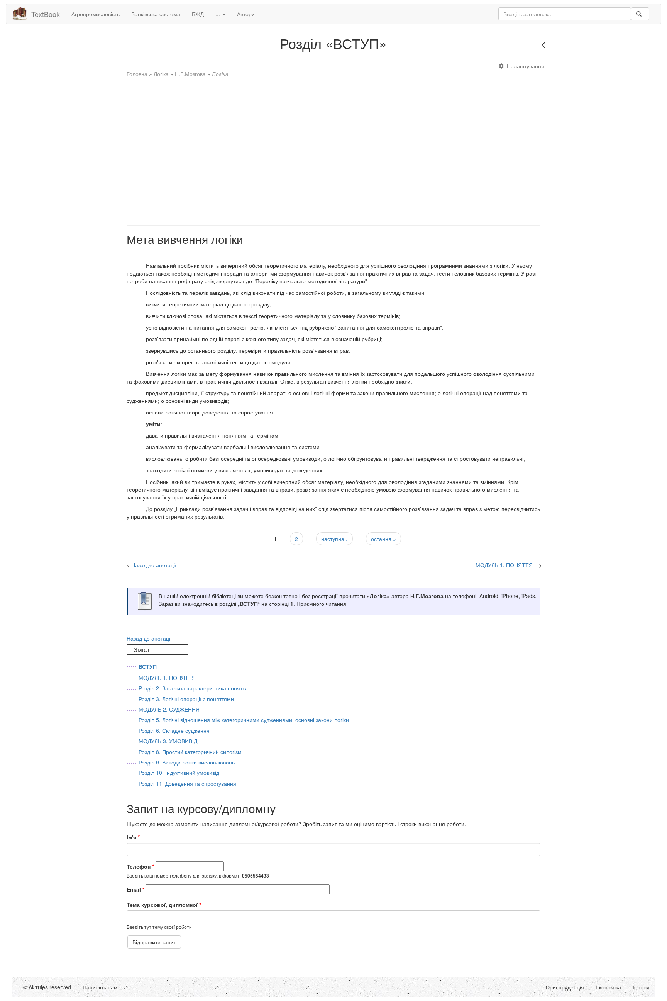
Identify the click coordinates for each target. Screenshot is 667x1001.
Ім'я (133, 837)
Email (135, 889)
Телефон (140, 866)
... (218, 14)
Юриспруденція (564, 987)
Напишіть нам (100, 987)
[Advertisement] (333, 148)
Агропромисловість (95, 14)
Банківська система (155, 14)
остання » (383, 539)
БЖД (198, 14)
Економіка (608, 987)
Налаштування (525, 66)
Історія (641, 987)
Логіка (161, 74)
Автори (246, 14)
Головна (137, 74)
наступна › (334, 539)
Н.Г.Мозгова (190, 74)
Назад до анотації (574, 45)
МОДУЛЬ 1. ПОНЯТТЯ (504, 565)
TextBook (45, 14)
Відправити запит (154, 942)
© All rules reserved (47, 987)
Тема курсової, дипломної (164, 904)
